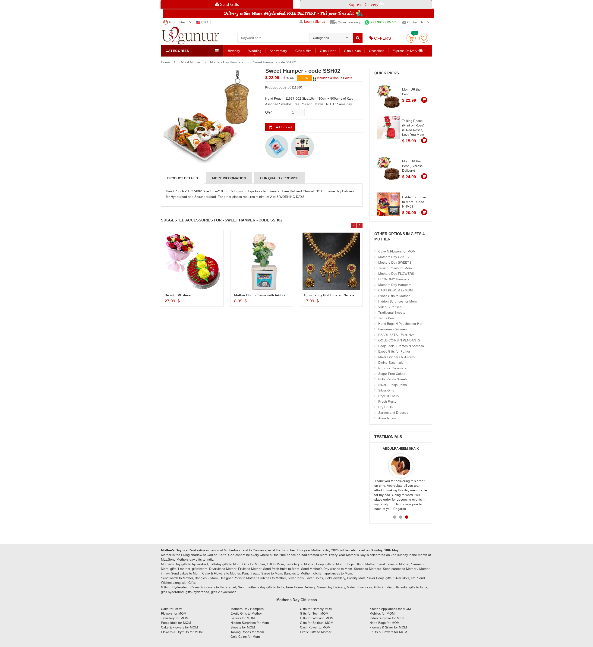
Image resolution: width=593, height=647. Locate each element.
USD (204, 22)
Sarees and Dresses (393, 412)
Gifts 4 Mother (190, 62)
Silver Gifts (386, 390)
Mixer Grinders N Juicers (396, 357)
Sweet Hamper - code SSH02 (274, 62)
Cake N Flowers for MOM (397, 251)
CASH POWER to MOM (395, 290)
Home (165, 62)
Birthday (234, 51)
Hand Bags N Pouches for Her (400, 323)
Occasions (376, 51)
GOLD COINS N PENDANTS (399, 340)
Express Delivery (405, 51)
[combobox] (331, 36)
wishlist (423, 38)
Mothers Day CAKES (393, 257)
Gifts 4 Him (303, 51)
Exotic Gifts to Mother (394, 296)
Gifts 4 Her (328, 51)
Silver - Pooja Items (392, 385)
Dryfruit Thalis (388, 396)
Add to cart (284, 127)
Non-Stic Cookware (392, 368)
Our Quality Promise (279, 178)
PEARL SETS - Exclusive (396, 335)
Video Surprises (389, 307)
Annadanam (387, 418)
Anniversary (278, 51)
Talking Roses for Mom (395, 268)
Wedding (254, 51)
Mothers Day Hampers (226, 62)
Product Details (182, 178)
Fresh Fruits (387, 401)
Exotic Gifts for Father (394, 351)
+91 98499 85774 (384, 22)
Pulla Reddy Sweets (392, 379)
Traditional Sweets (391, 312)
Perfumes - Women (392, 329)
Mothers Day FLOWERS (396, 273)
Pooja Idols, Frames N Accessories (403, 346)
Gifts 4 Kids (352, 51)
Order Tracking (349, 22)
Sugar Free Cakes (391, 374)
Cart (411, 38)
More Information (229, 178)
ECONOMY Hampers (393, 279)
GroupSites (177, 22)
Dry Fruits (385, 407)
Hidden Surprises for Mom (397, 301)
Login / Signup (314, 21)
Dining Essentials (390, 362)
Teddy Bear (386, 318)
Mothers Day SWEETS (394, 262)
